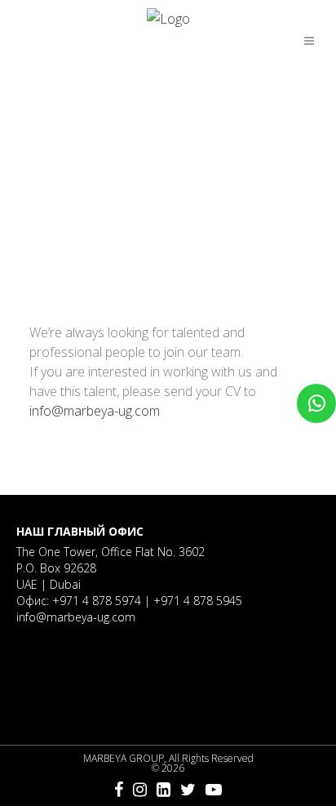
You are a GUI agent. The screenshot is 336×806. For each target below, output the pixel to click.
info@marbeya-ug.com (94, 411)
